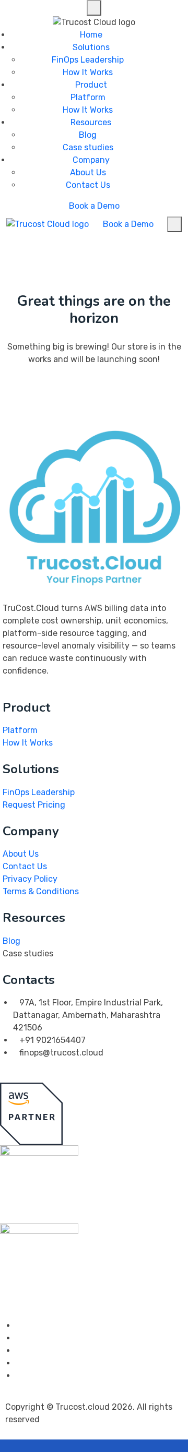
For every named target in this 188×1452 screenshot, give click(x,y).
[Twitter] (19, 1338)
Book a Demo (94, 206)
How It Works (88, 72)
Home (91, 35)
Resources (90, 122)
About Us (88, 172)
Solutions (91, 47)
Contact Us (88, 185)
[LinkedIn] (19, 1363)
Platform (87, 97)
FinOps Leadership (88, 60)
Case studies (88, 147)
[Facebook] (19, 1325)
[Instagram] (19, 1350)
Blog (88, 135)
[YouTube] (19, 1376)
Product (91, 85)
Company (91, 160)
